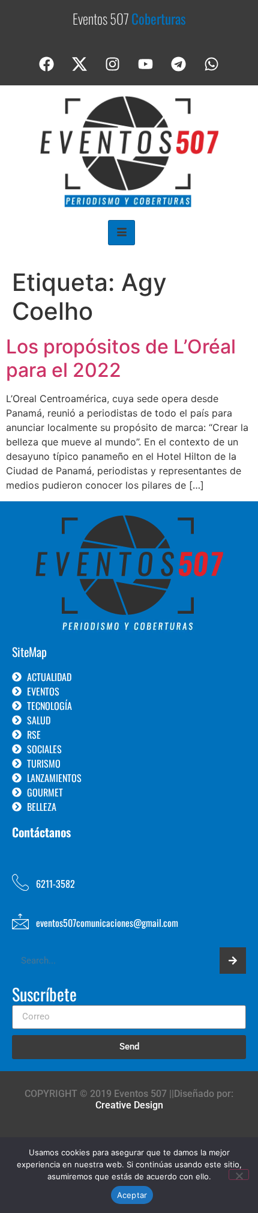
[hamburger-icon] (121, 232)
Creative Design (129, 1105)
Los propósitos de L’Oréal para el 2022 (121, 358)
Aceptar (132, 1195)
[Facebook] (47, 64)
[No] (239, 1174)
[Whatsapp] (212, 64)
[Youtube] (146, 64)
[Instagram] (113, 64)
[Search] (233, 960)
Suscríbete (44, 995)
